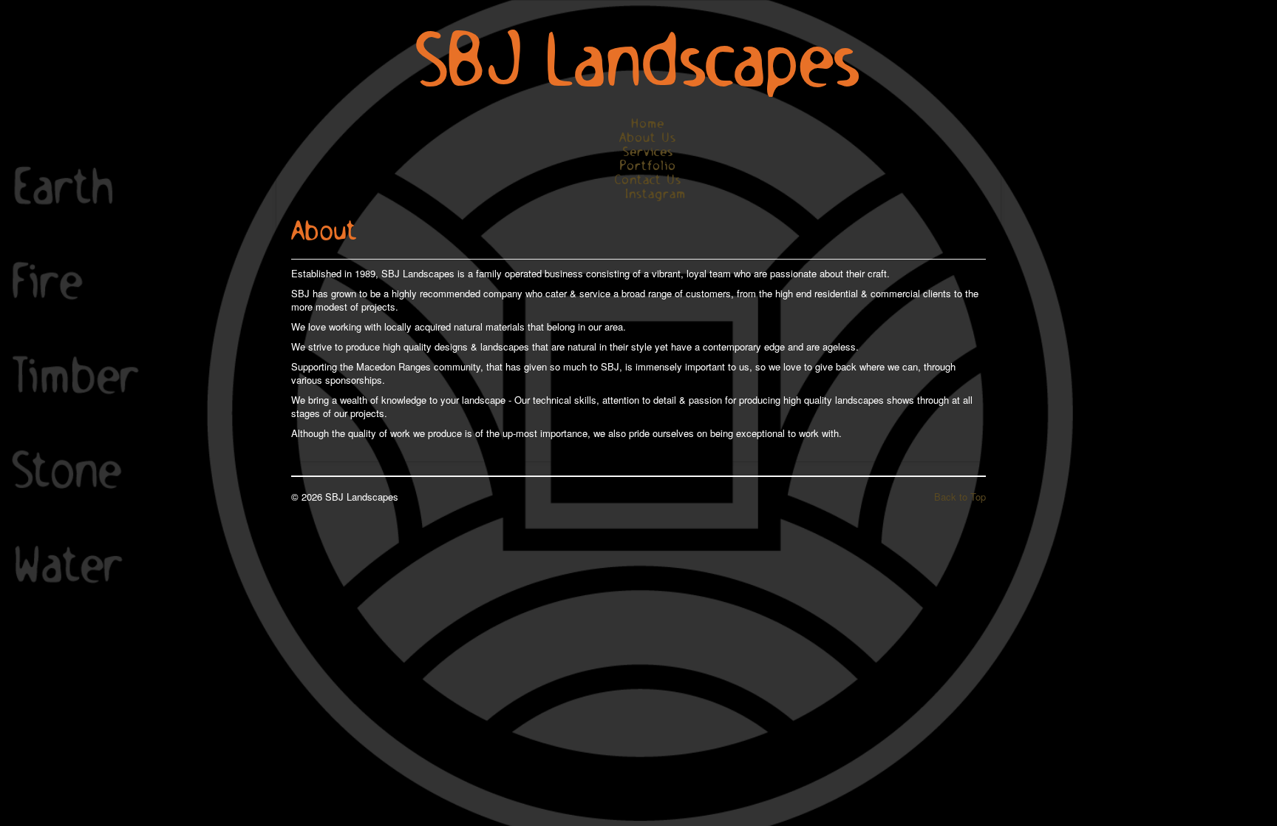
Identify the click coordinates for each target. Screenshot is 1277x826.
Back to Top (960, 497)
